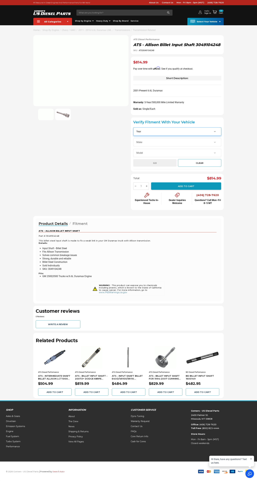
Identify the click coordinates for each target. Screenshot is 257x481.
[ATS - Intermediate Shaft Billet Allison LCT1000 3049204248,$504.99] (55, 357)
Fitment (80, 223)
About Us (154, 2)
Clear (199, 162)
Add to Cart (186, 186)
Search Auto (59, 471)
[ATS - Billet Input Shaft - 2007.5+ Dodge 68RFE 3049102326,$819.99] (91, 357)
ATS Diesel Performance (146, 39)
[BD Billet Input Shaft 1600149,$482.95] (202, 357)
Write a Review (58, 324)
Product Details (53, 223)
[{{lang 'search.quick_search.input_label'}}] (168, 13)
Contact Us (167, 2)
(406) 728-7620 (215, 2)
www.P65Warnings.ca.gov (113, 292)
